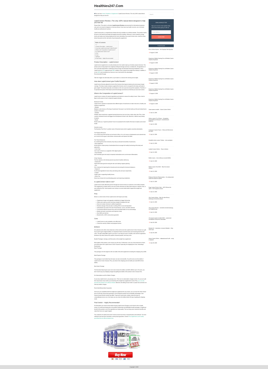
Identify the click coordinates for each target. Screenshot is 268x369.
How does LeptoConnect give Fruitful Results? (106, 48)
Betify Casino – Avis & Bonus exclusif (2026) (160, 158)
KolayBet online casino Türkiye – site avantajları (160, 140)
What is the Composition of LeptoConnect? (105, 49)
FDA (104, 70)
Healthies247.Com (108, 6)
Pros (97, 53)
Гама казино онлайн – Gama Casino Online (160, 109)
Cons (97, 55)
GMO (99, 72)
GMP (113, 70)
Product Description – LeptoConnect (104, 46)
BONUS (98, 56)
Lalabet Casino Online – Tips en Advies (158, 149)
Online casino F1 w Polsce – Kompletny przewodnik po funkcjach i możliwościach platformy (159, 120)
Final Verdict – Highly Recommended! (104, 58)
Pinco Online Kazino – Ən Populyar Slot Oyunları (161, 49)
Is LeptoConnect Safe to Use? (103, 51)
